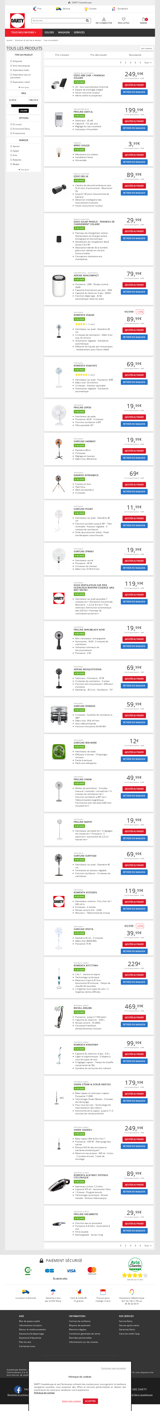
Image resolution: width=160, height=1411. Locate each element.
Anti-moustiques (21, 65)
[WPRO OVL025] (59, 152)
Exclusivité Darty (21, 128)
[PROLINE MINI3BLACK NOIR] (59, 640)
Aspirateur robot (21, 82)
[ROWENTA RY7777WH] (59, 977)
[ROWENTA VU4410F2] (59, 377)
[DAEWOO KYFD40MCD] (59, 483)
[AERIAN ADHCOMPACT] (59, 286)
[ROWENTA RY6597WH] (59, 1055)
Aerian (16, 146)
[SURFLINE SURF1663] (59, 865)
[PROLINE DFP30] (59, 415)
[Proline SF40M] (59, 791)
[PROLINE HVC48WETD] (59, 1223)
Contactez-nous (27, 1346)
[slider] (9, 105)
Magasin (64, 32)
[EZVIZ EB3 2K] (59, 190)
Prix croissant (62, 54)
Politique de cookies (44, 1392)
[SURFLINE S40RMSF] (59, 449)
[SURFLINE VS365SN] (59, 715)
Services (79, 32)
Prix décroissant (98, 54)
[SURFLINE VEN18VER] (59, 752)
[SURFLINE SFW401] (59, 559)
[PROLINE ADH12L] (59, 119)
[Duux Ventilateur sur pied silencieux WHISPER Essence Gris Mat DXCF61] (59, 598)
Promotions (18, 133)
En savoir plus (60, 1278)
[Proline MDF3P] (59, 829)
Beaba (15, 164)
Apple (15, 150)
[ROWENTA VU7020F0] (59, 901)
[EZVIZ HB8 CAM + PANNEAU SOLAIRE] (59, 84)
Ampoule (17, 61)
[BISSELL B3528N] (59, 1017)
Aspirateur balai (20, 70)
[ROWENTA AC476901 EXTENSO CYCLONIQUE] (59, 1185)
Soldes (49, 32)
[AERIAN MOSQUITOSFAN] (59, 678)
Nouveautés (135, 54)
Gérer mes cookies (71, 1401)
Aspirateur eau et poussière (20, 76)
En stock (17, 124)
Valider (23, 110)
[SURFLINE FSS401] (59, 521)
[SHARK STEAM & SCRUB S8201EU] (59, 1098)
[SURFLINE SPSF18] (59, 938)
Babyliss (16, 159)
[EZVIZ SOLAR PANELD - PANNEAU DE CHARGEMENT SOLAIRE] (59, 239)
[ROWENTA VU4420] (59, 331)
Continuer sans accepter (113, 1368)
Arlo (14, 155)
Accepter (90, 1401)
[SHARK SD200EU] (59, 1143)
